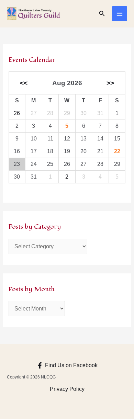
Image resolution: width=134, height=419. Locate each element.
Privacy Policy (67, 389)
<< (23, 83)
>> (110, 83)
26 (17, 113)
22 (117, 151)
